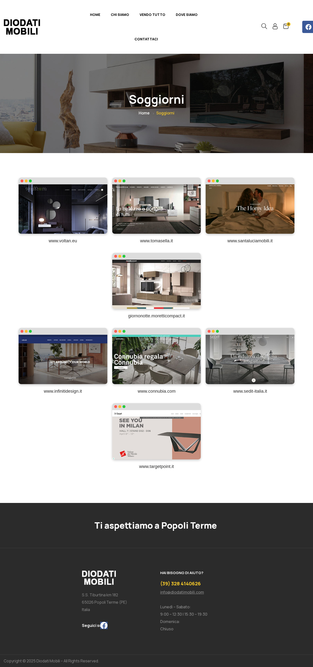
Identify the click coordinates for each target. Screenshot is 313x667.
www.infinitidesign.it (63, 391)
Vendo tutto (152, 14)
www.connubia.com (157, 391)
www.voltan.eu (63, 240)
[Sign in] (275, 27)
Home (95, 14)
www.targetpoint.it (156, 466)
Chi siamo (120, 14)
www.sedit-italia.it (250, 391)
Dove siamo (187, 14)
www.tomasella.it (156, 240)
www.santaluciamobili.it (250, 240)
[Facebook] (104, 625)
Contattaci (146, 39)
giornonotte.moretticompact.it (156, 315)
